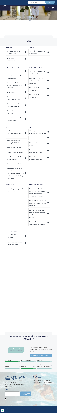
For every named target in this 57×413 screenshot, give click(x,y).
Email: (6, 389)
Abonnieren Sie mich (26, 394)
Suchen (51, 2)
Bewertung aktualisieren (39, 356)
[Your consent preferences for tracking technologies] (2, 410)
